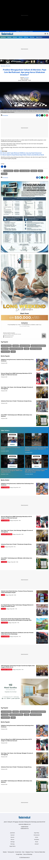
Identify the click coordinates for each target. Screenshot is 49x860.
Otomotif (36, 844)
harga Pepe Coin (8, 171)
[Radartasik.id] (7, 34)
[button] (39, 37)
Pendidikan (4, 562)
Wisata (36, 841)
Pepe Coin (33, 171)
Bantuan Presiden (24, 345)
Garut (3, 546)
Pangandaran (4, 622)
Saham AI (4, 173)
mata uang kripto (24, 171)
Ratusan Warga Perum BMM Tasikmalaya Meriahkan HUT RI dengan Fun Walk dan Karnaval (16, 374)
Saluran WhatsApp (27, 854)
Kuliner (36, 837)
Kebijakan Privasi (29, 852)
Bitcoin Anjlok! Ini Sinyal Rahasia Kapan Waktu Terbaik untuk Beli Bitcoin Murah (23, 155)
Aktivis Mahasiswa (6, 345)
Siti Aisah (26, 77)
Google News (19, 854)
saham (40, 171)
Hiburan (20, 37)
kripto (16, 171)
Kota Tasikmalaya (5, 487)
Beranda (3, 66)
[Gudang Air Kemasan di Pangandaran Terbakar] (12, 439)
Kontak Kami (18, 852)
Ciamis (13, 351)
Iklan (23, 852)
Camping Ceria (5, 351)
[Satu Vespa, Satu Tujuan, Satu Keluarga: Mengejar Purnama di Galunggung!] (42, 392)
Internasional (36, 835)
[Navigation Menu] (47, 34)
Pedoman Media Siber (40, 852)
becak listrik (5, 348)
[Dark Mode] (45, 34)
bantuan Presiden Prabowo (38, 345)
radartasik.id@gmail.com (25, 824)
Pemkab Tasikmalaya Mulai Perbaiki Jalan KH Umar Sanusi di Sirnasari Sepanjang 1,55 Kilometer (36, 449)
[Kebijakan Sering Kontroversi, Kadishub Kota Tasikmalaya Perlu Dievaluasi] (42, 365)
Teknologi (32, 37)
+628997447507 (24, 826)
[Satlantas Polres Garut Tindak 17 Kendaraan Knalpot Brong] (42, 406)
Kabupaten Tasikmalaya (7, 534)
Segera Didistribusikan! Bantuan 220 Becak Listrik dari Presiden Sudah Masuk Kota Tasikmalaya (17, 633)
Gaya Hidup (36, 832)
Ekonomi (15, 37)
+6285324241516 (24, 828)
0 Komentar (5, 115)
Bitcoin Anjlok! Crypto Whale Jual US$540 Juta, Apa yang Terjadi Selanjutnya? (22, 153)
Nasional (9, 37)
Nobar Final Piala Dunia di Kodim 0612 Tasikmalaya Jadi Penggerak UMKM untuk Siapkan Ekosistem (11, 470)
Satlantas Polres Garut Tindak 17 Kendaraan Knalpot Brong (16, 401)
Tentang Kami (11, 852)
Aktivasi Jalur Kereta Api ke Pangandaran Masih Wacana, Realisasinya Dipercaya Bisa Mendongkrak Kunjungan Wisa (16, 619)
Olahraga (26, 37)
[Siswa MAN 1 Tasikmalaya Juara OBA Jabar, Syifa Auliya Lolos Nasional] (42, 420)
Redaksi (5, 852)
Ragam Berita (39, 37)
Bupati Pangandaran (36, 348)
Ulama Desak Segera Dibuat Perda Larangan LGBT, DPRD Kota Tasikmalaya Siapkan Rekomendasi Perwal (36, 470)
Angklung (15, 345)
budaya (26, 348)
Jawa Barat (3, 37)
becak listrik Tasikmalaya (16, 348)
